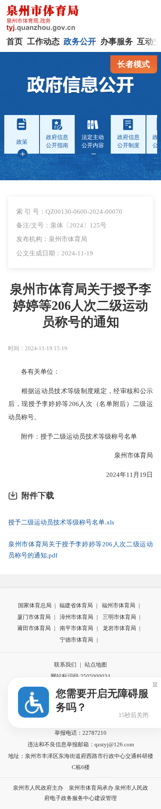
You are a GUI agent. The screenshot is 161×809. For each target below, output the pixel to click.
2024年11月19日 (123, 474)
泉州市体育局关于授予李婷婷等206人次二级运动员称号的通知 (81, 305)
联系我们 (65, 664)
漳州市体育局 (76, 617)
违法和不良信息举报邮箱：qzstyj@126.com (80, 744)
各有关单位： (34, 371)
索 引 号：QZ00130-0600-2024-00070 (69, 211)
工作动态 (43, 41)
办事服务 (116, 41)
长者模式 (133, 64)
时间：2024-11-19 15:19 (37, 348)
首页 (14, 41)
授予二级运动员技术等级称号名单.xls (61, 522)
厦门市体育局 (34, 617)
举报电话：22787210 (80, 733)
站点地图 (96, 664)
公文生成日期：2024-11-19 (54, 253)
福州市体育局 (118, 605)
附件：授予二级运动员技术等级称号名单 (72, 436)
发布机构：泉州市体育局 (51, 238)
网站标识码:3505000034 (80, 676)
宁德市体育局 (76, 639)
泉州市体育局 (127, 455)
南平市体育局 (76, 628)
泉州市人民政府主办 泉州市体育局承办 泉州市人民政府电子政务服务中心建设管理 (80, 793)
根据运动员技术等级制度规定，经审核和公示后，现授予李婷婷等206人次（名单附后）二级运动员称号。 (80, 404)
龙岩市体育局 (119, 628)
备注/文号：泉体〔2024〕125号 (61, 225)
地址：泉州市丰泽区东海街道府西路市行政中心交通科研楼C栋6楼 (80, 762)
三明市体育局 (119, 617)
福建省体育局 (76, 605)
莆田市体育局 (34, 628)
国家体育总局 (35, 605)
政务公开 (80, 41)
